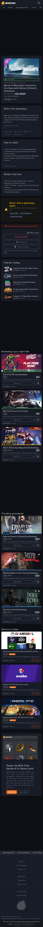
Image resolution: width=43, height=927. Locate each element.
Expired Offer (21, 236)
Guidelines (21, 880)
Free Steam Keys (24, 853)
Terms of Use (21, 884)
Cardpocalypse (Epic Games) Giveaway (27, 289)
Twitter (9, 134)
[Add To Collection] (34, 383)
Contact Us (22, 869)
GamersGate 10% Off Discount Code (18, 717)
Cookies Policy (21, 895)
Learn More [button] (23, 792)
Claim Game (17, 545)
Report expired (11, 166)
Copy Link (19, 134)
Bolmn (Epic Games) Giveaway (24, 282)
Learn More (27, 924)
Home (6, 83)
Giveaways (12, 83)
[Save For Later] (38, 383)
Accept (17, 924)
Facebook (29, 131)
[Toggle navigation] (39, 3)
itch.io (34, 7)
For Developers (21, 865)
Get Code (35, 660)
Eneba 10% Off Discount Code (15, 684)
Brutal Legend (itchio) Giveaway (25, 275)
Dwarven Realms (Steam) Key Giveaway (20, 536)
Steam (10, 7)
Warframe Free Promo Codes (15, 411)
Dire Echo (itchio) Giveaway (15, 609)
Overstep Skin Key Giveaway (15, 374)
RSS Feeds (21, 876)
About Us (21, 861)
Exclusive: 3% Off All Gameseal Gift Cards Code (23, 651)
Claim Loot (17, 383)
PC (4, 7)
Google (19, 131)
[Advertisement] (21, 31)
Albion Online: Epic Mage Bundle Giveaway (21, 448)
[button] (14, 213)
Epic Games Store (22, 7)
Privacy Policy (21, 891)
